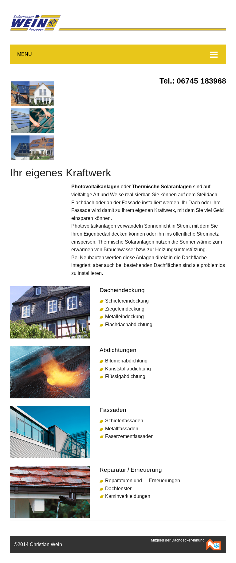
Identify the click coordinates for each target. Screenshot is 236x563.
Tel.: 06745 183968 (192, 81)
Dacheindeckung (122, 290)
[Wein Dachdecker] (118, 12)
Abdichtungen (118, 350)
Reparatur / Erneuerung (131, 470)
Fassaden (113, 410)
